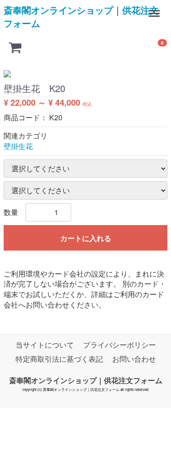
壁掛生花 (18, 146)
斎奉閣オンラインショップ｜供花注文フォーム (81, 16)
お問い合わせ (134, 359)
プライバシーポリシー (119, 344)
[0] (15, 47)
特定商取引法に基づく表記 (59, 359)
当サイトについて (45, 344)
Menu (155, 9)
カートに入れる (85, 238)
